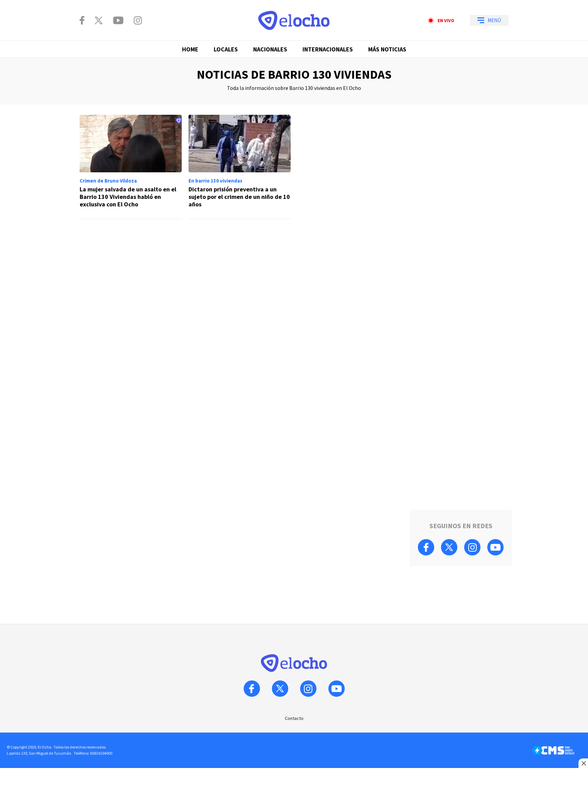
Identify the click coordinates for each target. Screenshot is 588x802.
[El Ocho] (294, 20)
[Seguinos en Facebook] (82, 20)
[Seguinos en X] (99, 20)
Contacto (294, 718)
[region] (239, 251)
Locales (226, 49)
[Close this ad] (583, 763)
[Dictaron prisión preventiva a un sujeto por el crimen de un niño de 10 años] (240, 167)
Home (190, 49)
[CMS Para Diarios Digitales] (553, 750)
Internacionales (328, 49)
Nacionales (270, 49)
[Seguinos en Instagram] (138, 20)
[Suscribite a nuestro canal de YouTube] (118, 20)
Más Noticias (387, 49)
